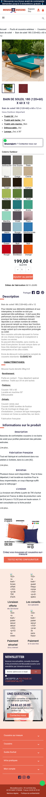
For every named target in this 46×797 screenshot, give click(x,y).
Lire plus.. (4, 447)
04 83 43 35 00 (20, 705)
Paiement (33, 640)
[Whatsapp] (42, 783)
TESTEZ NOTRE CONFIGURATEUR (23, 559)
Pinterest (42, 292)
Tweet (37, 292)
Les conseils (33, 601)
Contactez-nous (18, 715)
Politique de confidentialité (30, 793)
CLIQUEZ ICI (25, 356)
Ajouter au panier (23, 276)
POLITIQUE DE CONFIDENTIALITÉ (18, 679)
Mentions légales (12, 793)
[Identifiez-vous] (38, 11)
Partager (33, 292)
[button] (23, 152)
